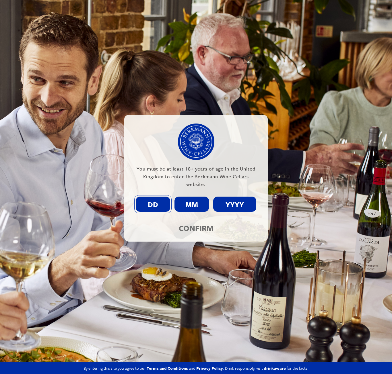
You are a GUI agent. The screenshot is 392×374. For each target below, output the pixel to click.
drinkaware (275, 368)
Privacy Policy (209, 368)
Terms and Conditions (167, 368)
